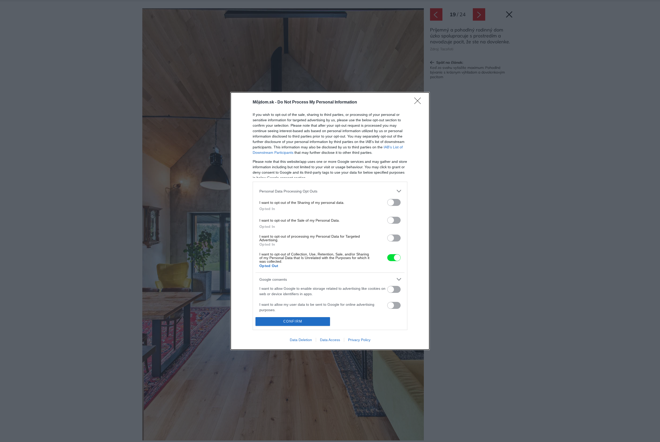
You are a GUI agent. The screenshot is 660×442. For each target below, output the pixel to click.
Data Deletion (301, 340)
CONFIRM (292, 321)
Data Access (330, 340)
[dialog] (330, 221)
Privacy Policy (359, 340)
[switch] (394, 202)
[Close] (419, 102)
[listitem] (330, 191)
